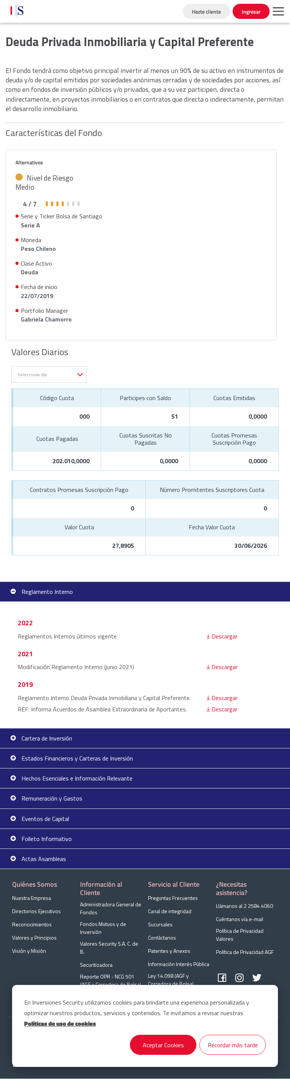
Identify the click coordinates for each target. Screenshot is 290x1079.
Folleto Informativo (47, 838)
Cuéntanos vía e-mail (239, 919)
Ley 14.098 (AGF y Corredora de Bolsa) (171, 980)
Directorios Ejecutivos (36, 911)
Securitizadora (96, 965)
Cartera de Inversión (47, 738)
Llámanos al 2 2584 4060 (244, 906)
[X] (257, 978)
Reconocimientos (32, 924)
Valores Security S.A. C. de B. (109, 947)
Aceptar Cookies (163, 1045)
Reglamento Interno (47, 591)
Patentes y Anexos (169, 951)
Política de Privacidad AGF (245, 952)
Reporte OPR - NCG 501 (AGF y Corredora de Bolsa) (110, 980)
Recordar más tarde (233, 1045)
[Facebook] (222, 978)
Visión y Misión (29, 951)
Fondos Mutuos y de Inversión (103, 928)
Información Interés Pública (178, 964)
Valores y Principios (34, 937)
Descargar (224, 636)
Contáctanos (162, 937)
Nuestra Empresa (31, 898)
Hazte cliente (206, 11)
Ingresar (251, 11)
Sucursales (160, 924)
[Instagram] (239, 978)
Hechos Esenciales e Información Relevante (77, 778)
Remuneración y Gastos (52, 798)
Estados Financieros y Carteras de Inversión (77, 758)
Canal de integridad (169, 911)
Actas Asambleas (44, 858)
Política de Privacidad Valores (240, 935)
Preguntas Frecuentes (173, 898)
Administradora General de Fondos (110, 908)
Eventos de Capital (45, 818)
